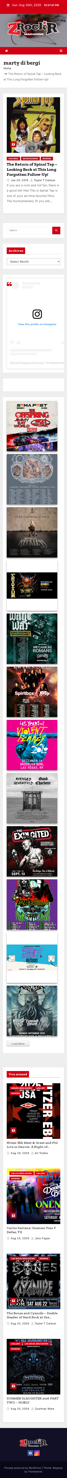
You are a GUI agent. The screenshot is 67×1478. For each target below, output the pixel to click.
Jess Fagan (42, 1238)
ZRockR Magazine (21, 362)
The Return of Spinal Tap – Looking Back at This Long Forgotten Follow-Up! (32, 169)
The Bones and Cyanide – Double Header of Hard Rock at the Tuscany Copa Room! (32, 1317)
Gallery (40, 1088)
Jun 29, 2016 (20, 180)
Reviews (47, 158)
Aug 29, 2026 (20, 1153)
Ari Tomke (41, 1153)
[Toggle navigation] (61, 51)
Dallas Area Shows (21, 1173)
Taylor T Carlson (44, 180)
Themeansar (35, 1471)
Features (13, 158)
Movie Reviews (30, 158)
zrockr (39, 362)
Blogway (58, 1467)
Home (7, 68)
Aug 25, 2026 (20, 1238)
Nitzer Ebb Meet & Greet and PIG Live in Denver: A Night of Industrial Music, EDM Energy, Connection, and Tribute (32, 1149)
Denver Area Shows (21, 1088)
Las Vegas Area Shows (23, 1258)
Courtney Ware (44, 1408)
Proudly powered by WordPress (23, 1467)
